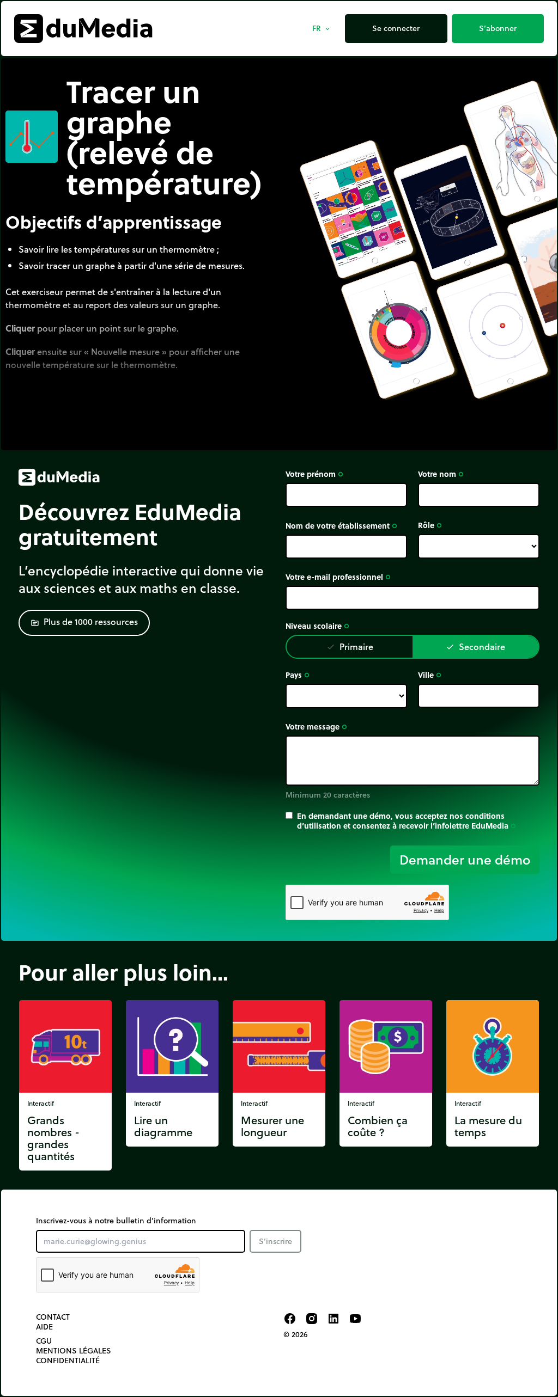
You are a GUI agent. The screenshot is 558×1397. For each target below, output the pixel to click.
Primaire (349, 646)
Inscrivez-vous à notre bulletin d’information (116, 1221)
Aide (44, 1326)
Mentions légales (73, 1350)
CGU (44, 1340)
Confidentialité (68, 1360)
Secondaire (475, 646)
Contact (53, 1317)
